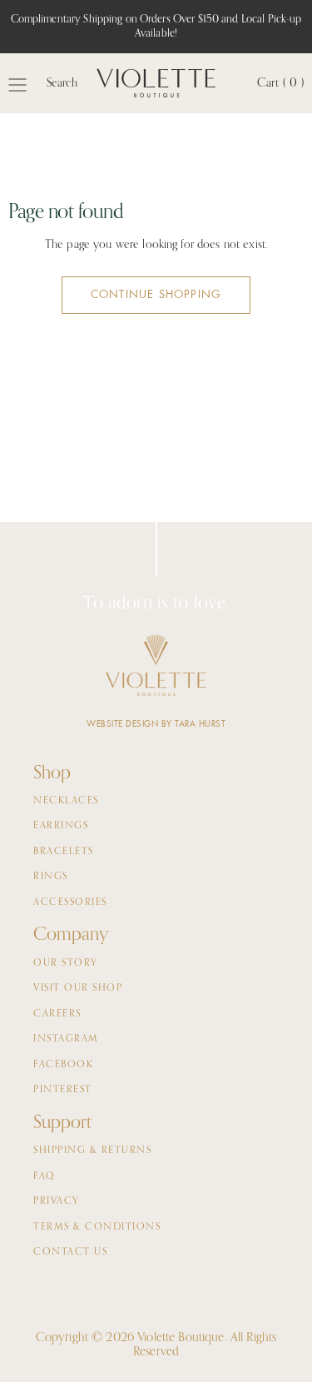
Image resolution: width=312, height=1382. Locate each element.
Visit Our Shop (77, 988)
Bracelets (63, 852)
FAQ (44, 1176)
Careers (57, 1014)
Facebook (63, 1065)
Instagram (66, 1039)
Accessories (70, 902)
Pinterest (62, 1090)
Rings (50, 877)
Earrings (60, 826)
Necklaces (66, 801)
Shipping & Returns (92, 1151)
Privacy (56, 1201)
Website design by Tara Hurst (156, 723)
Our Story (65, 963)
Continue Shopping (156, 294)
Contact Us (70, 1252)
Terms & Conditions (97, 1227)
